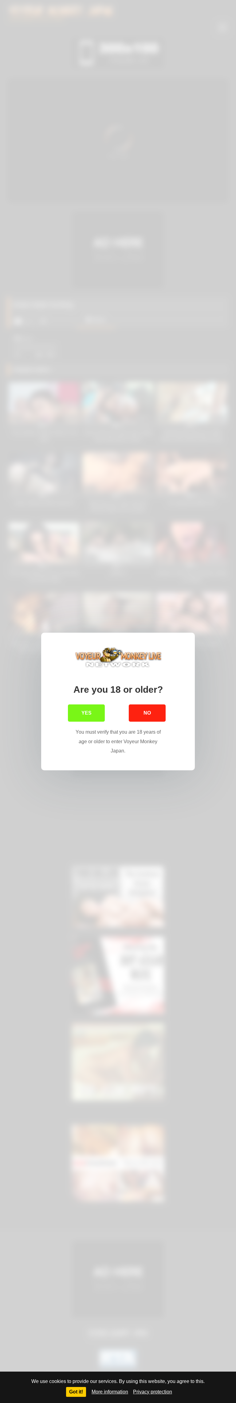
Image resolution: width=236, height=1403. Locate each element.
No (147, 713)
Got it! (76, 1391)
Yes (86, 713)
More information (110, 1391)
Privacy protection (152, 1391)
